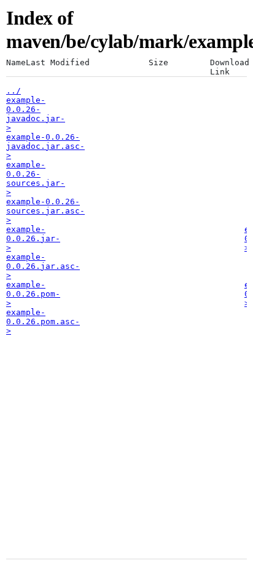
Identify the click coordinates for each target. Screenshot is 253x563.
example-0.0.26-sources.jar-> (35, 178)
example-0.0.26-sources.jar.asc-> (45, 211)
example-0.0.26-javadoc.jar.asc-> (45, 146)
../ (13, 90)
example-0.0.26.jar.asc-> (43, 266)
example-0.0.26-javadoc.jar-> (35, 113)
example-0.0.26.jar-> (33, 238)
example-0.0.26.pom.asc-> (43, 321)
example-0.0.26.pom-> (33, 294)
